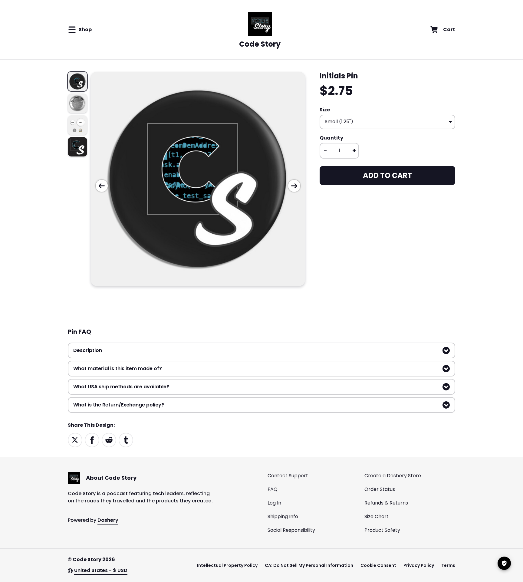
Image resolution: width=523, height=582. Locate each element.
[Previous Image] (102, 185)
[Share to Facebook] (92, 439)
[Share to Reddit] (109, 439)
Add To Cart (387, 175)
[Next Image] (294, 185)
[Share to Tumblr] (126, 439)
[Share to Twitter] (75, 439)
